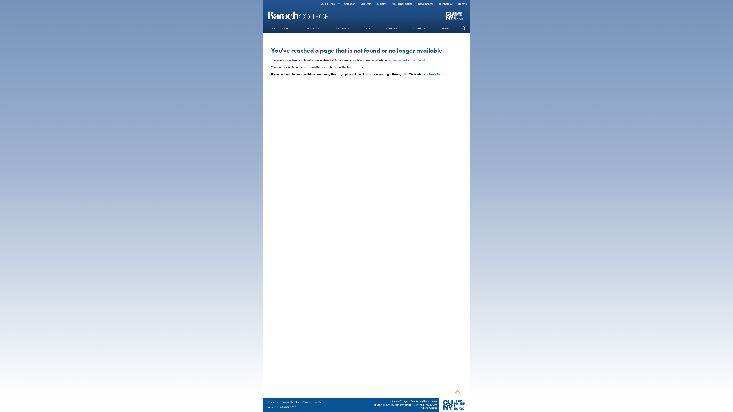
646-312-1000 (429, 408)
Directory (365, 4)
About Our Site (291, 402)
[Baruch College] (298, 15)
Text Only (318, 402)
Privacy (306, 402)
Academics (342, 28)
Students (419, 28)
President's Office (401, 4)
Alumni (445, 28)
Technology (445, 4)
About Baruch (279, 28)
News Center (425, 4)
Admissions (311, 28)
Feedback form (432, 74)
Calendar (349, 4)
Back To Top (457, 392)
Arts (367, 28)
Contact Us (273, 402)
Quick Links (328, 4)
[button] (463, 28)
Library (381, 4)
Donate (462, 4)
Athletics (391, 28)
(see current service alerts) (408, 60)
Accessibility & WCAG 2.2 (282, 407)
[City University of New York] (455, 15)
